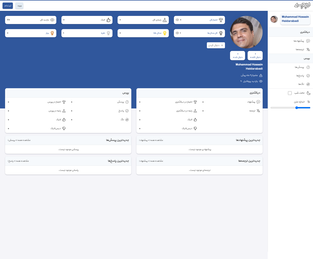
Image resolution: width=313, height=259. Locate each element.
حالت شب (299, 93)
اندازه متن (299, 102)
